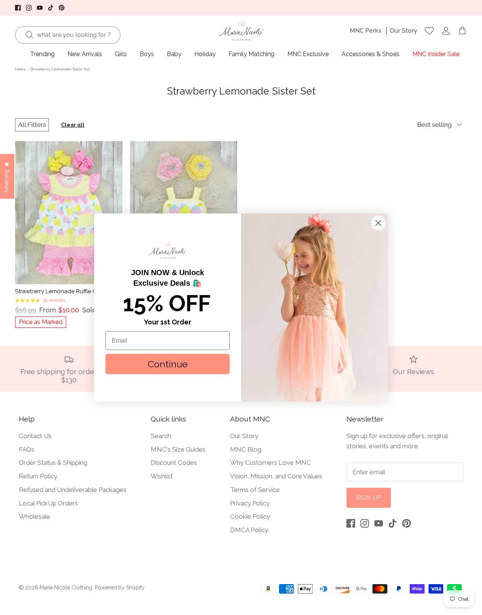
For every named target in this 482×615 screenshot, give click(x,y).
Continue (168, 364)
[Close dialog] (378, 223)
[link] (167, 250)
